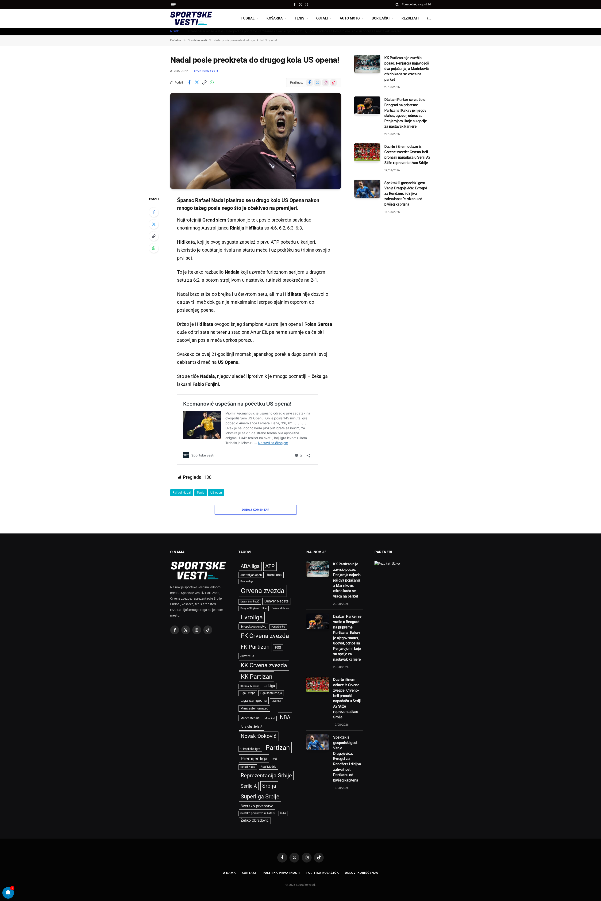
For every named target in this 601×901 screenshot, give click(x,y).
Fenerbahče (278, 626)
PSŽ (275, 759)
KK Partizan (256, 676)
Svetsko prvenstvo (257, 806)
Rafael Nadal (182, 492)
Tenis (200, 492)
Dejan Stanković (249, 601)
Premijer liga (254, 758)
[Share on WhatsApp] (211, 82)
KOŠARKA (274, 18)
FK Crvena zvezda (265, 635)
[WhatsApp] (153, 248)
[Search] (397, 4)
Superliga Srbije (260, 796)
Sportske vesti (206, 70)
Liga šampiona (254, 700)
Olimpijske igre (250, 749)
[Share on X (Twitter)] (196, 82)
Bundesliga (246, 581)
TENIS (299, 18)
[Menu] (173, 4)
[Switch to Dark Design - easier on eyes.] (428, 18)
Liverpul (276, 700)
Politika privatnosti (281, 872)
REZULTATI (410, 18)
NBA (285, 717)
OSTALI (322, 18)
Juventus (247, 656)
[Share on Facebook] (189, 82)
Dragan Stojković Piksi (253, 608)
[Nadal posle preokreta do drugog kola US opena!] (255, 141)
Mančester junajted (254, 708)
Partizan (278, 747)
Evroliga (252, 617)
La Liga (269, 686)
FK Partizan (255, 647)
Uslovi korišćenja (361, 872)
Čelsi (283, 813)
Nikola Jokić (251, 727)
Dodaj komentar (255, 509)
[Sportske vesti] (191, 18)
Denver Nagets (276, 601)
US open (216, 492)
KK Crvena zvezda (264, 665)
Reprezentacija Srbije (266, 775)
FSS (278, 647)
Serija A (249, 786)
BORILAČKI (380, 18)
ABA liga (250, 566)
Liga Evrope (247, 693)
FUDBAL (247, 18)
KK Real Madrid (249, 686)
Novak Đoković (259, 736)
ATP (270, 566)
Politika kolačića (322, 872)
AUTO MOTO (350, 18)
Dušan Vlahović (280, 608)
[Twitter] (153, 224)
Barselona (274, 575)
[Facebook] (153, 212)
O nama (229, 872)
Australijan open (251, 575)
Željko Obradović (255, 820)
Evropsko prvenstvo (253, 626)
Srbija (269, 786)
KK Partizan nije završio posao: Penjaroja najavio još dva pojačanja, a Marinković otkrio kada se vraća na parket (406, 69)
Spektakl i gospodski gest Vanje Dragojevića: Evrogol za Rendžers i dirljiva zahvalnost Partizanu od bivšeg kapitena (405, 193)
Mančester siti (249, 718)
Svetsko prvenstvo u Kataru (257, 813)
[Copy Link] (204, 82)
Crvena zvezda (263, 591)
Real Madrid (268, 766)
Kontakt (249, 872)
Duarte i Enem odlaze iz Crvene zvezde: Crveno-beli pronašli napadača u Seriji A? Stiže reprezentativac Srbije (407, 154)
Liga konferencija (271, 693)
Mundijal (270, 718)
